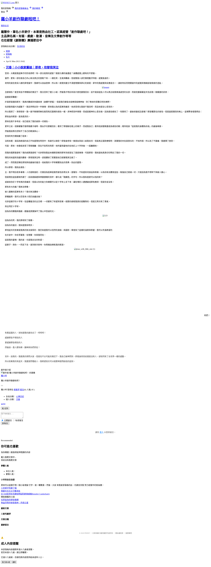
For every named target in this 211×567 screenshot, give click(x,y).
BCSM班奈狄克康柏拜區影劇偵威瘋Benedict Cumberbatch (25, 494)
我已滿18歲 (6, 562)
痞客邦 (17, 390)
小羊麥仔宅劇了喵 (9, 488)
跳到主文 (5, 26)
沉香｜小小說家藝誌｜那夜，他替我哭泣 (32, 67)
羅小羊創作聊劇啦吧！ (20, 19)
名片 (8, 57)
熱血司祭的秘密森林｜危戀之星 (14, 503)
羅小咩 (4, 376)
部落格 (9, 54)
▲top (3, 404)
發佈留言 (5, 423)
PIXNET (87, 533)
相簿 (8, 51)
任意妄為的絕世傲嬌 (10, 500)
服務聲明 (129, 533)
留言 (22, 390)
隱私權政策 (119, 533)
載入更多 (5, 408)
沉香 (18, 399)
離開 (14, 562)
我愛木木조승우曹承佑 (10, 491)
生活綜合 (21, 46)
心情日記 (20, 396)
